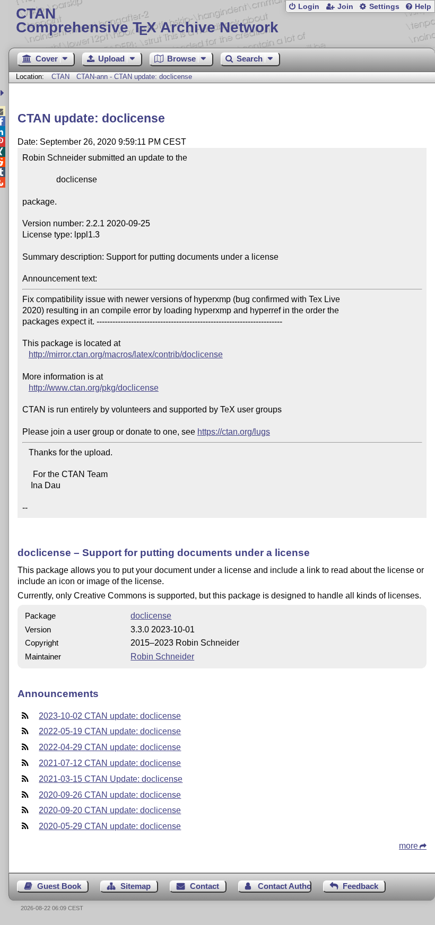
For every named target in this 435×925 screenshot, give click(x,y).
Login (308, 7)
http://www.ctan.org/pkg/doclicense (94, 387)
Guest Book (59, 886)
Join (345, 7)
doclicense (150, 615)
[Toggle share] (3, 93)
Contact (204, 886)
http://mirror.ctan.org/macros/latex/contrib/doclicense (126, 354)
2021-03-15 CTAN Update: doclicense (110, 778)
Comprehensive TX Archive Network (147, 21)
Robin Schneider (162, 656)
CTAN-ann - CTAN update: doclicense (134, 77)
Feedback (360, 886)
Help (423, 7)
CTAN (60, 77)
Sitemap (135, 886)
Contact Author (284, 886)
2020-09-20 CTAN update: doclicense (110, 810)
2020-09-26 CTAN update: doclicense (110, 794)
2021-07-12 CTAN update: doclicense (110, 763)
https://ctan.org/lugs (233, 431)
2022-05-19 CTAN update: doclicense (110, 731)
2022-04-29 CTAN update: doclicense (110, 747)
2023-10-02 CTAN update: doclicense (110, 715)
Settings (384, 7)
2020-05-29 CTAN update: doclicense (110, 826)
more (408, 845)
